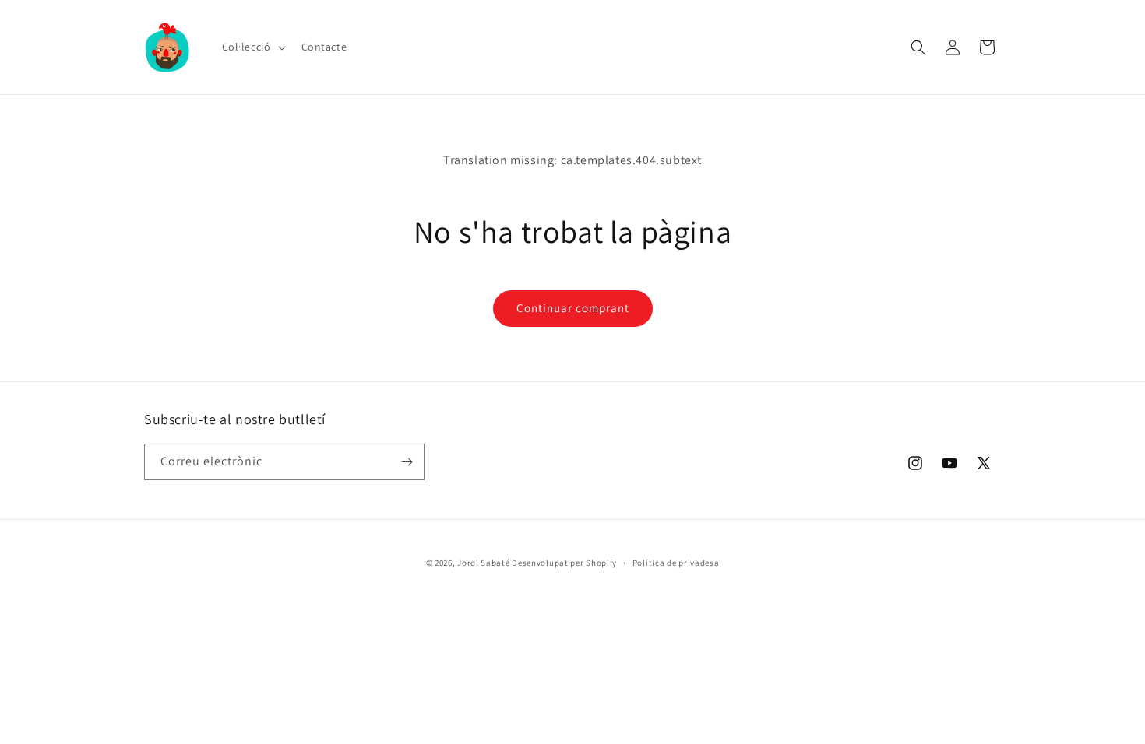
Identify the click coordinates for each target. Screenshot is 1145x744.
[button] (252, 46)
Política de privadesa (676, 562)
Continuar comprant (572, 307)
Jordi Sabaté (483, 562)
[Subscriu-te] (406, 462)
